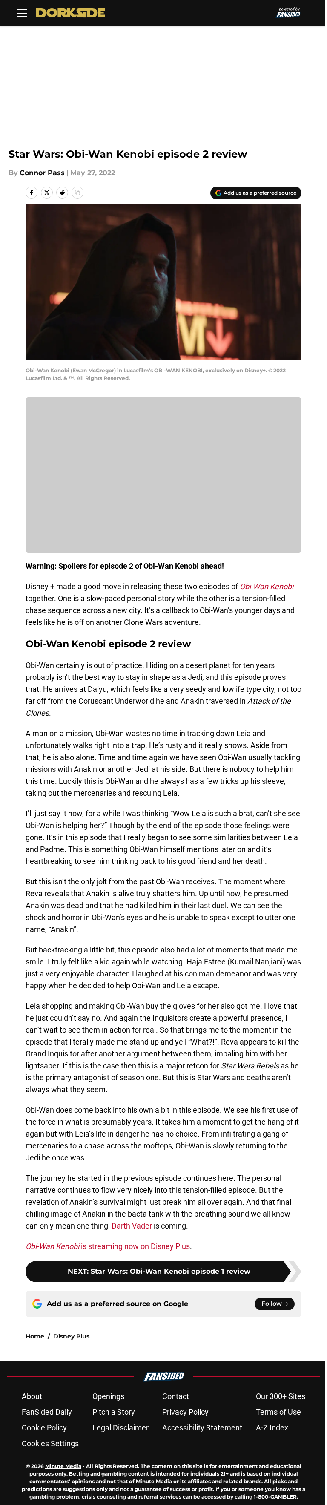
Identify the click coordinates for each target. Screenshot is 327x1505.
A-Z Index (272, 1427)
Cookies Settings (50, 1443)
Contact (175, 1396)
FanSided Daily (47, 1411)
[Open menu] (22, 13)
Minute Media (63, 1466)
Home (35, 1336)
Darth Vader (132, 1225)
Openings (108, 1396)
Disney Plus (71, 1336)
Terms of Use (278, 1411)
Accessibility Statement (202, 1427)
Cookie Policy (44, 1427)
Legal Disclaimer (120, 1427)
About (32, 1396)
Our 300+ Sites (280, 1396)
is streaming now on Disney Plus (108, 1246)
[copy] (77, 193)
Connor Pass (42, 173)
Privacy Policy (185, 1411)
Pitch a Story (113, 1411)
